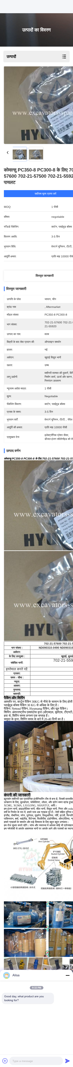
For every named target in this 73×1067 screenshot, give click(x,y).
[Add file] (5, 1061)
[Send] (67, 1061)
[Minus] (67, 975)
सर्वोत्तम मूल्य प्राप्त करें (45, 193)
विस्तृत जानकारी (45, 275)
